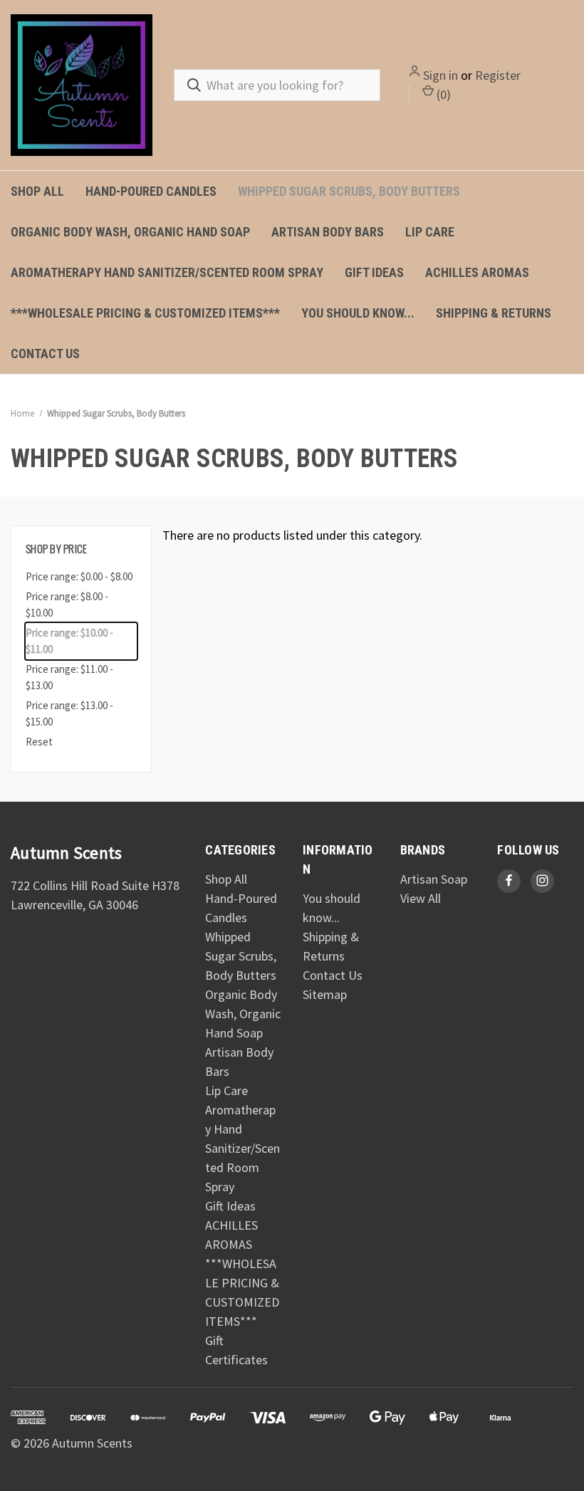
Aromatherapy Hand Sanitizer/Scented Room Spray (167, 272)
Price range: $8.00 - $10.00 (67, 604)
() (442, 94)
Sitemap (325, 994)
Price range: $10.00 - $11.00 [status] (69, 641)
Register (498, 75)
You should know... (357, 312)
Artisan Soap (433, 879)
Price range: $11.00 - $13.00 (69, 677)
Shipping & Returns (493, 312)
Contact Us (45, 353)
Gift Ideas (374, 272)
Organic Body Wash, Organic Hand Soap (130, 231)
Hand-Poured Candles (151, 191)
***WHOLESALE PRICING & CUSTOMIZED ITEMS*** (145, 312)
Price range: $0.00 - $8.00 (79, 576)
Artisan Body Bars (327, 231)
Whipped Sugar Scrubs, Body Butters (349, 191)
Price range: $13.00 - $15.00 (69, 713)
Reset (39, 741)
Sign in (440, 75)
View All (420, 898)
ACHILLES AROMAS (477, 272)
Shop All (37, 191)
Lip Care (429, 231)
